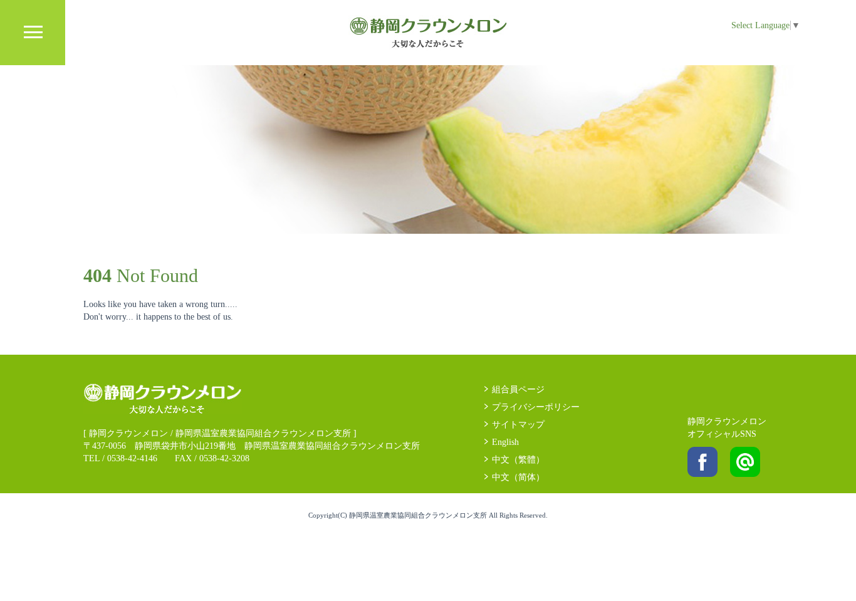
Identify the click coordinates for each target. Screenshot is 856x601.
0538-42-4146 (132, 458)
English (505, 442)
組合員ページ (518, 389)
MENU (32, 32)
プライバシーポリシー (536, 407)
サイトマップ (518, 424)
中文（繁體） (518, 459)
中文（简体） (518, 477)
